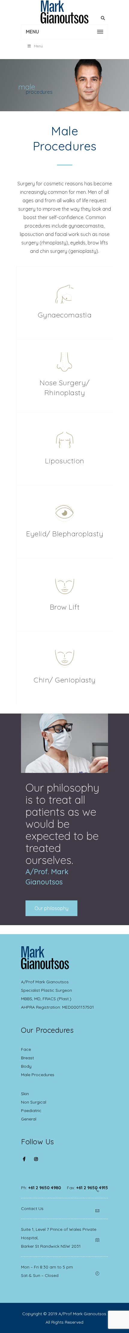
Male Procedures (37, 1074)
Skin (25, 1093)
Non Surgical (33, 1102)
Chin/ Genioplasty (65, 679)
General (28, 1119)
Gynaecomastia (65, 314)
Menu (38, 46)
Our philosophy (51, 908)
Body (26, 1066)
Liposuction (64, 460)
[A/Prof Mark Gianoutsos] (64, 12)
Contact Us (32, 1208)
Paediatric (31, 1110)
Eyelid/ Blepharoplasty (64, 533)
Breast (27, 1057)
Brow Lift (65, 606)
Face (26, 1049)
